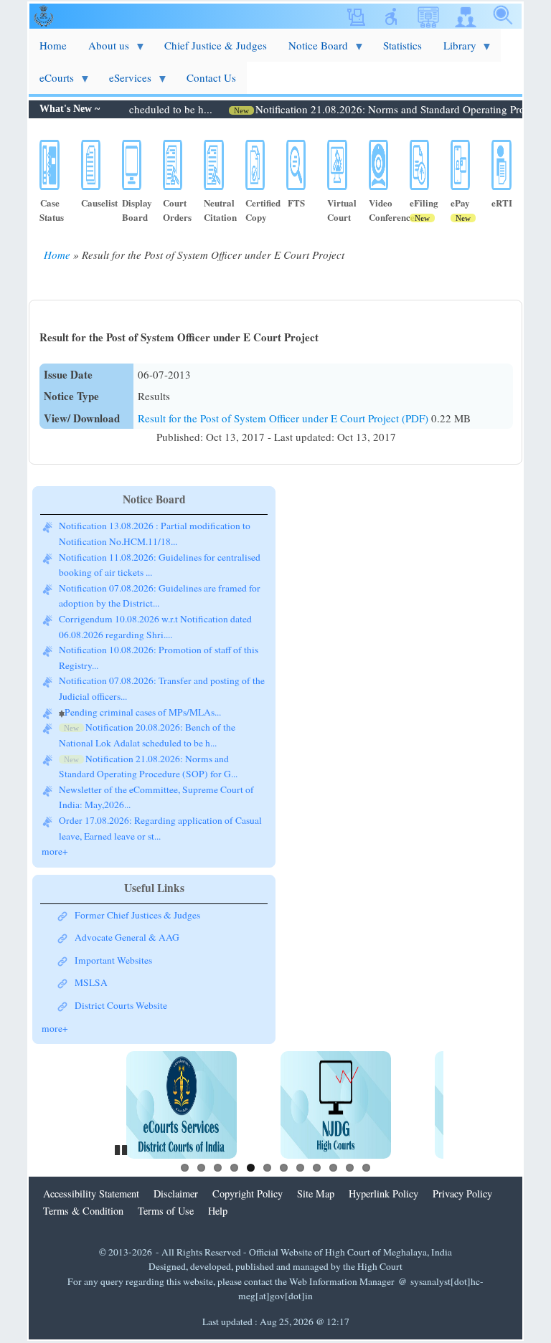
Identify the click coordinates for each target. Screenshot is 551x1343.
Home (57, 254)
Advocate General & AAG (127, 937)
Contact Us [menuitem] (211, 77)
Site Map (315, 1193)
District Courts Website (121, 1005)
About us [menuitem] (103, 50)
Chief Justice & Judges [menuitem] (215, 45)
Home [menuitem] (53, 45)
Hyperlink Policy (383, 1193)
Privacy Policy (462, 1193)
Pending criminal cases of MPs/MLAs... (143, 712)
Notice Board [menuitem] (313, 50)
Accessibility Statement (91, 1193)
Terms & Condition (83, 1211)
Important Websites (113, 960)
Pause (122, 1148)
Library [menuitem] (454, 50)
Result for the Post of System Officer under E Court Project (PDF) (284, 418)
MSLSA (91, 982)
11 (350, 1168)
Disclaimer (176, 1193)
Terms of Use (166, 1211)
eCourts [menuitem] (51, 82)
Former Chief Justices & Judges (137, 914)
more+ (55, 851)
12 (366, 1168)
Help (217, 1211)
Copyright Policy (247, 1193)
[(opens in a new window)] (181, 1105)
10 (333, 1168)
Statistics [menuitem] (402, 45)
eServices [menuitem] (124, 82)
